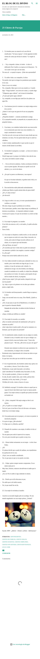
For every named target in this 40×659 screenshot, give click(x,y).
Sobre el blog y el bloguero (9, 15)
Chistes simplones (21, 542)
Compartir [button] (6, 553)
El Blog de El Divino (15, 3)
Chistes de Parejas (9, 539)
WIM (8, 547)
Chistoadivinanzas (24, 544)
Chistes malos (21, 539)
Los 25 (4, 547)
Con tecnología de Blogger (21, 644)
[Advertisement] (20, 622)
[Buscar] (32, 3)
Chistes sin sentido (9, 544)
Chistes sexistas (8, 542)
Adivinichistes (15, 536)
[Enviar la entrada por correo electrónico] (3, 551)
